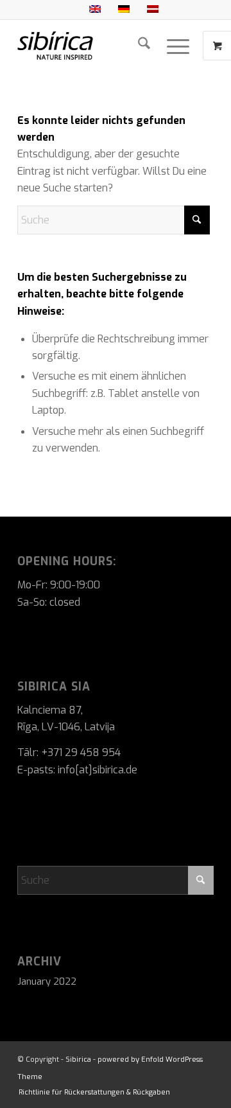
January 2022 (46, 981)
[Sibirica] (96, 45)
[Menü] (178, 45)
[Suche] (144, 45)
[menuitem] (144, 45)
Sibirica (78, 1059)
